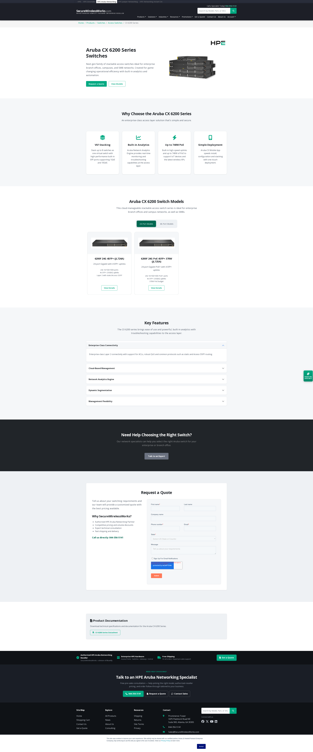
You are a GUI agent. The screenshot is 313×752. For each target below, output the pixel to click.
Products (141, 17)
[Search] (233, 711)
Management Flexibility (100, 401)
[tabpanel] (156, 263)
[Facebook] (202, 721)
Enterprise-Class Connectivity (103, 345)
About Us (222, 17)
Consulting (110, 728)
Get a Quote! (200, 17)
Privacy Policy (165, 741)
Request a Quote (96, 84)
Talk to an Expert (156, 456)
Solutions (151, 17)
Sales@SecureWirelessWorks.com (183, 732)
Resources (174, 17)
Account (231, 17)
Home (81, 23)
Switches (101, 23)
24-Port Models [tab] (146, 224)
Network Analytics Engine (101, 379)
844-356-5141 (231, 6)
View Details (109, 288)
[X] (207, 721)
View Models (117, 84)
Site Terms (139, 724)
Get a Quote (228, 657)
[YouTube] (211, 721)
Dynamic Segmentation (100, 390)
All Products (110, 716)
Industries (163, 17)
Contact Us (211, 17)
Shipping (138, 716)
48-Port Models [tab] (166, 224)
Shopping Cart (83, 720)
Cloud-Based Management (102, 368)
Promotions (186, 17)
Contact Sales (181, 693)
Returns (137, 720)
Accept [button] (201, 746)
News (107, 720)
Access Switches (115, 23)
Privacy (137, 728)
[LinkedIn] (216, 721)
